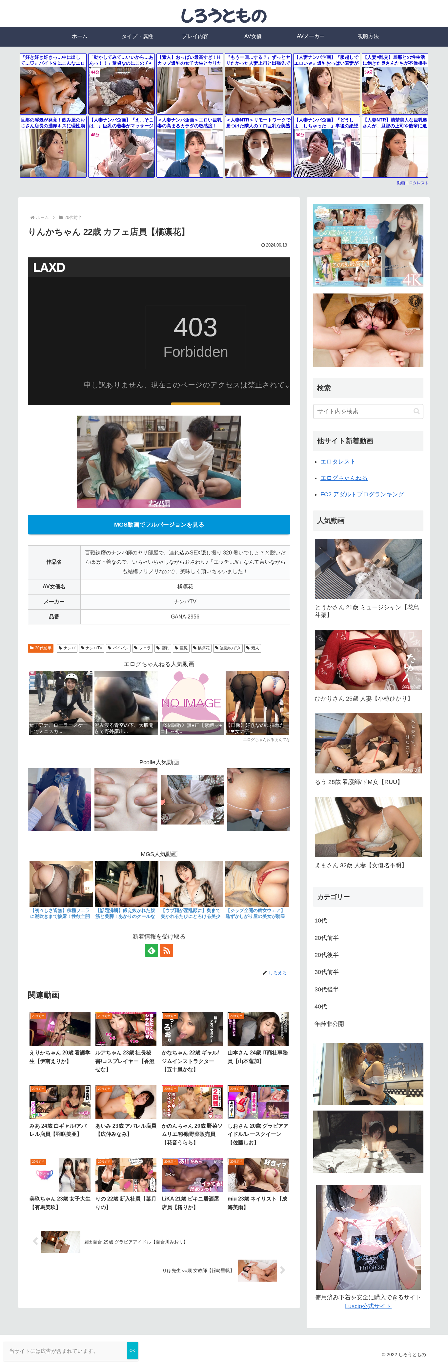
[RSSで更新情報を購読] (166, 950)
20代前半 (43, 648)
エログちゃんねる (344, 478)
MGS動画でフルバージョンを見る (159, 524)
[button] (416, 411)
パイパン (121, 648)
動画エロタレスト (413, 183)
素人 (255, 648)
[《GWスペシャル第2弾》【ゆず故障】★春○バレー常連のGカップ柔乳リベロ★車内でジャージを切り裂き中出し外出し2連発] (125, 799)
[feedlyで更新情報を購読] (151, 950)
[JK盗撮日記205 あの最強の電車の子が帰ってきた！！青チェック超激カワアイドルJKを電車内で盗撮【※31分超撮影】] (59, 799)
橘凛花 (204, 648)
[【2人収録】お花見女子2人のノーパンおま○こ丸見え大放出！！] (192, 799)
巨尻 (184, 648)
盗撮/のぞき (230, 648)
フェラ (145, 648)
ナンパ (69, 648)
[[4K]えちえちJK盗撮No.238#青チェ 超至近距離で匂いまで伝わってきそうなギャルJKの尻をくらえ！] (258, 799)
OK (132, 1350)
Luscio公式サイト (368, 1306)
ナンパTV (94, 648)
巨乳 (165, 648)
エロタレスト (338, 461)
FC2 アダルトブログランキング (362, 494)
